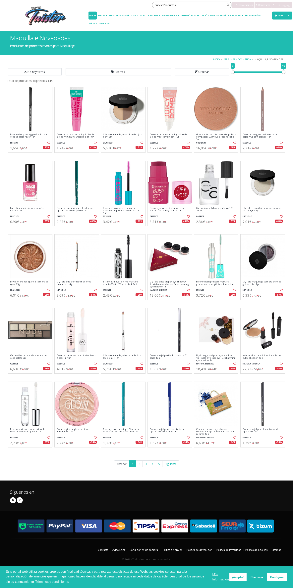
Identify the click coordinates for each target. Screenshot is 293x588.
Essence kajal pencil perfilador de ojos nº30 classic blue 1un (168, 430)
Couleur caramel (205, 437)
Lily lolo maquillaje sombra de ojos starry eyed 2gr (262, 209)
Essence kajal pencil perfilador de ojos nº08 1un (261, 430)
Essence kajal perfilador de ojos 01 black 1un (168, 356)
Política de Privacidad (228, 550)
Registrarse (264, 4)
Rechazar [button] (257, 577)
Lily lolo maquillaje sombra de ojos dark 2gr (122, 135)
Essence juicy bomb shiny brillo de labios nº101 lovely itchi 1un (168, 135)
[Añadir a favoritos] (48, 143)
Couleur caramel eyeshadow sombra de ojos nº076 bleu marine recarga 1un (215, 431)
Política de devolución (199, 550)
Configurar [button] (277, 577)
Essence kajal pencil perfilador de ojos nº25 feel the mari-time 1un (121, 430)
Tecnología (252, 15)
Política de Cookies (256, 550)
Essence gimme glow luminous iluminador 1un (73, 430)
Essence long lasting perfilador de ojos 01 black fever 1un (28, 135)
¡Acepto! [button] (238, 577)
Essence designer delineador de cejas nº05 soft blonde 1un (260, 135)
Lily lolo (108, 143)
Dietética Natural (231, 15)
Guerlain (201, 143)
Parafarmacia (169, 15)
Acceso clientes (244, 4)
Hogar (101, 15)
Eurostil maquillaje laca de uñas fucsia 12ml (27, 209)
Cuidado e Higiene (147, 15)
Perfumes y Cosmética (121, 15)
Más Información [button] (220, 577)
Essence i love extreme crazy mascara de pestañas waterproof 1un (121, 210)
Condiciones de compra (144, 550)
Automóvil (187, 15)
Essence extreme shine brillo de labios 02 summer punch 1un (27, 430)
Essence (14, 143)
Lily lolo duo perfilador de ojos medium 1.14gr (74, 282)
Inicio (92, 15)
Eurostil (15, 216)
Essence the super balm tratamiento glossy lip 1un (76, 356)
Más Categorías (98, 23)
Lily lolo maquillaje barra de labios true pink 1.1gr (122, 356)
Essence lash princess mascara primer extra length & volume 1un (215, 282)
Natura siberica (158, 290)
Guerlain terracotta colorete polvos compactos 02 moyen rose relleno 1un (216, 137)
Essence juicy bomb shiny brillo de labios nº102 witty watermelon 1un (75, 135)
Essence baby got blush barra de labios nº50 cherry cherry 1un (167, 209)
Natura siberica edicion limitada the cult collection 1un (262, 356)
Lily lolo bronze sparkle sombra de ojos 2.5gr (29, 282)
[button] (118, 71)
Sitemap (276, 550)
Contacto (103, 550)
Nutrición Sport (207, 15)
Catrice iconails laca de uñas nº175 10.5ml (214, 209)
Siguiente (171, 464)
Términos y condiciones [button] (52, 581)
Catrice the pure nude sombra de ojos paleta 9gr (28, 356)
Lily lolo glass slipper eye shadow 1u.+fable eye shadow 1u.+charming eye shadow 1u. (169, 284)
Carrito (283, 15)
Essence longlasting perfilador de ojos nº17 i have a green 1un (75, 209)
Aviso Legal (119, 550)
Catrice (200, 216)
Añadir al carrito (31, 155)
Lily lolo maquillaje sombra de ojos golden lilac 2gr (262, 282)
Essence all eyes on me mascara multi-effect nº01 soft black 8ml (120, 282)
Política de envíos (172, 550)
